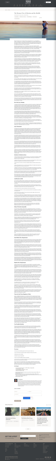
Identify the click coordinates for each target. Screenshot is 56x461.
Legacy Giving (16, 452)
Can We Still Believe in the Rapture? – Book (22, 369)
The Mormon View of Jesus (27, 418)
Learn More (41, 439)
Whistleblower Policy (45, 451)
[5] (21, 63)
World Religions (29, 16)
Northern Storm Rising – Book (20, 370)
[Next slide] (50, 405)
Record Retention (45, 452)
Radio (5, 451)
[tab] (9, 405)
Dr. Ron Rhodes (17, 18)
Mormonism (34, 16)
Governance (44, 449)
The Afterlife (16, 16)
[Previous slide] (47, 405)
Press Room (44, 450)
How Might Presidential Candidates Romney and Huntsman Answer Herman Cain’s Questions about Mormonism (42, 421)
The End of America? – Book (19, 368)
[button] (44, 2)
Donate (48, 2)
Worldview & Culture (23, 16)
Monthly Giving (16, 453)
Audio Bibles (16, 451)
